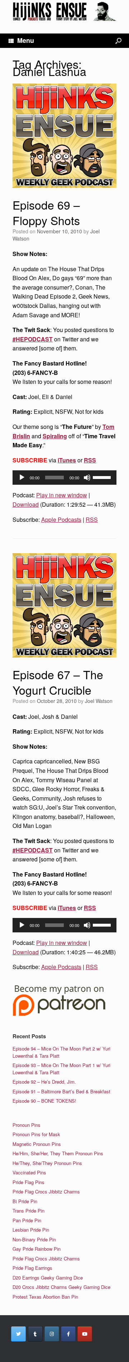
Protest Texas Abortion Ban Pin (45, 1296)
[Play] (21, 477)
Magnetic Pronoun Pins (37, 1144)
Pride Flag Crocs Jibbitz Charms (46, 1191)
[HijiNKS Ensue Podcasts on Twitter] (18, 1333)
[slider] (103, 476)
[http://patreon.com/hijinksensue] (59, 1014)
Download (26, 504)
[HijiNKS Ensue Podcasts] (64, 11)
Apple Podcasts (61, 519)
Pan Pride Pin (27, 1220)
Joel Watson (99, 700)
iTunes (67, 460)
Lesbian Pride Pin (31, 1229)
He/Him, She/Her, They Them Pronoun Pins (58, 1153)
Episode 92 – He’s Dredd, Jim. (44, 1081)
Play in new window (61, 495)
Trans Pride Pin (28, 1210)
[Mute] (87, 477)
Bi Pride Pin (25, 1201)
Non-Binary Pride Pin (34, 1239)
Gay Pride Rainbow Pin (37, 1248)
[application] (64, 477)
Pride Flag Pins (28, 1182)
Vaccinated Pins (29, 1172)
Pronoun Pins (26, 1124)
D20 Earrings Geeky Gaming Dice (48, 1277)
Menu (25, 40)
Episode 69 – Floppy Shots (46, 212)
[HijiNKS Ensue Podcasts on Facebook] (68, 1333)
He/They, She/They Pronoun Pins (47, 1163)
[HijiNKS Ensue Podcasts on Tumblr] (35, 1333)
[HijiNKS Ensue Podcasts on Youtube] (84, 1333)
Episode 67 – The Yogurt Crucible (58, 682)
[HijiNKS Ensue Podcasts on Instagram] (51, 1333)
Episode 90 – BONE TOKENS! (44, 1100)
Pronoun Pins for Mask (36, 1134)
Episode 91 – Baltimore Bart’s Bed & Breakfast (61, 1091)
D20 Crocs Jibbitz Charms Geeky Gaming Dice (61, 1286)
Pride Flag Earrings (32, 1267)
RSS (90, 460)
